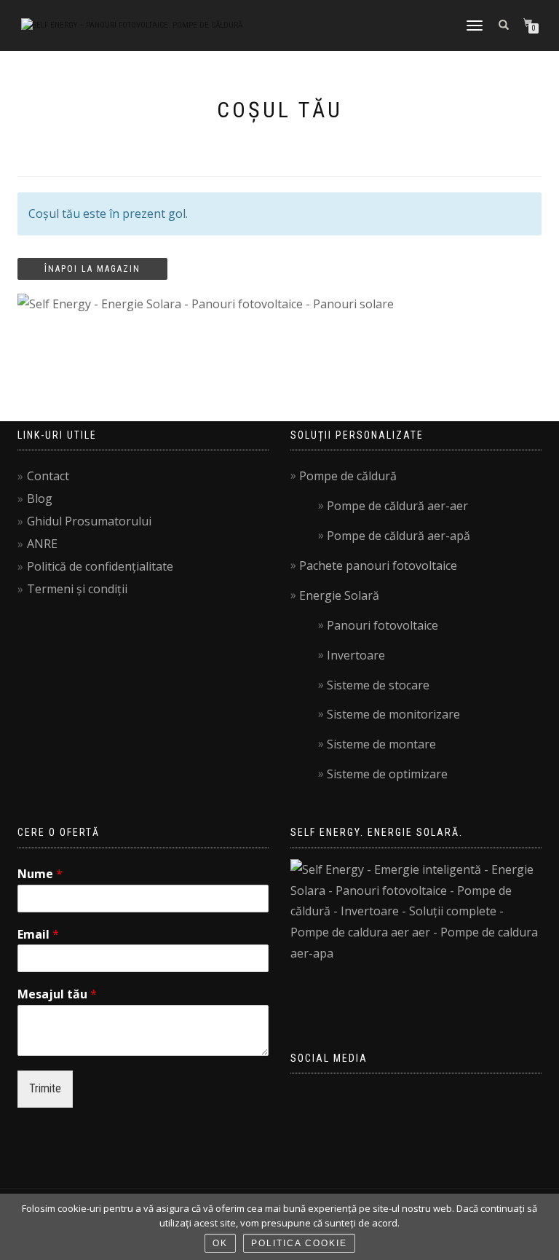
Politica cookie (299, 1243)
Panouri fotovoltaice (382, 625)
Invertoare (356, 655)
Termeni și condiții (77, 589)
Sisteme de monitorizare (393, 714)
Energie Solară (339, 595)
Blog (39, 498)
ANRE (42, 544)
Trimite (45, 1088)
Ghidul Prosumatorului (89, 521)
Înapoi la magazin (92, 269)
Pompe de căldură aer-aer (397, 506)
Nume (40, 874)
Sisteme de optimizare (387, 774)
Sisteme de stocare (378, 685)
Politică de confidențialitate (100, 566)
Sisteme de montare (381, 744)
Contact (48, 476)
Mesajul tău (57, 994)
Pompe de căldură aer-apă (398, 536)
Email (38, 934)
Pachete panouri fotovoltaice (378, 565)
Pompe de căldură (348, 476)
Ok (220, 1243)
